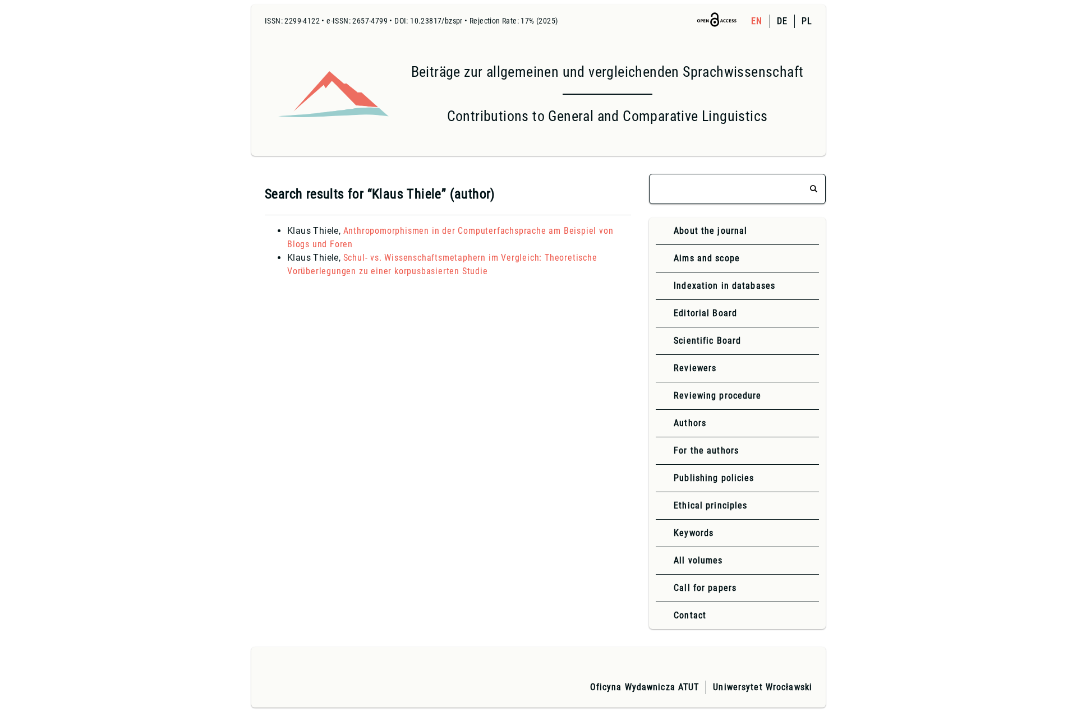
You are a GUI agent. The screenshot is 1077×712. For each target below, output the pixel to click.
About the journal (710, 230)
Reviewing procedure (717, 395)
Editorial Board (705, 313)
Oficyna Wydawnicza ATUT (644, 687)
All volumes (698, 560)
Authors (690, 423)
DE (782, 21)
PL (807, 21)
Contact (690, 615)
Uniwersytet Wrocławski (762, 687)
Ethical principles (710, 505)
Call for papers (705, 587)
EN (756, 21)
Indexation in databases (724, 285)
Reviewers (695, 368)
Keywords (694, 533)
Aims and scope (707, 258)
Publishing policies (714, 478)
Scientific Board (707, 340)
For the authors (706, 450)
